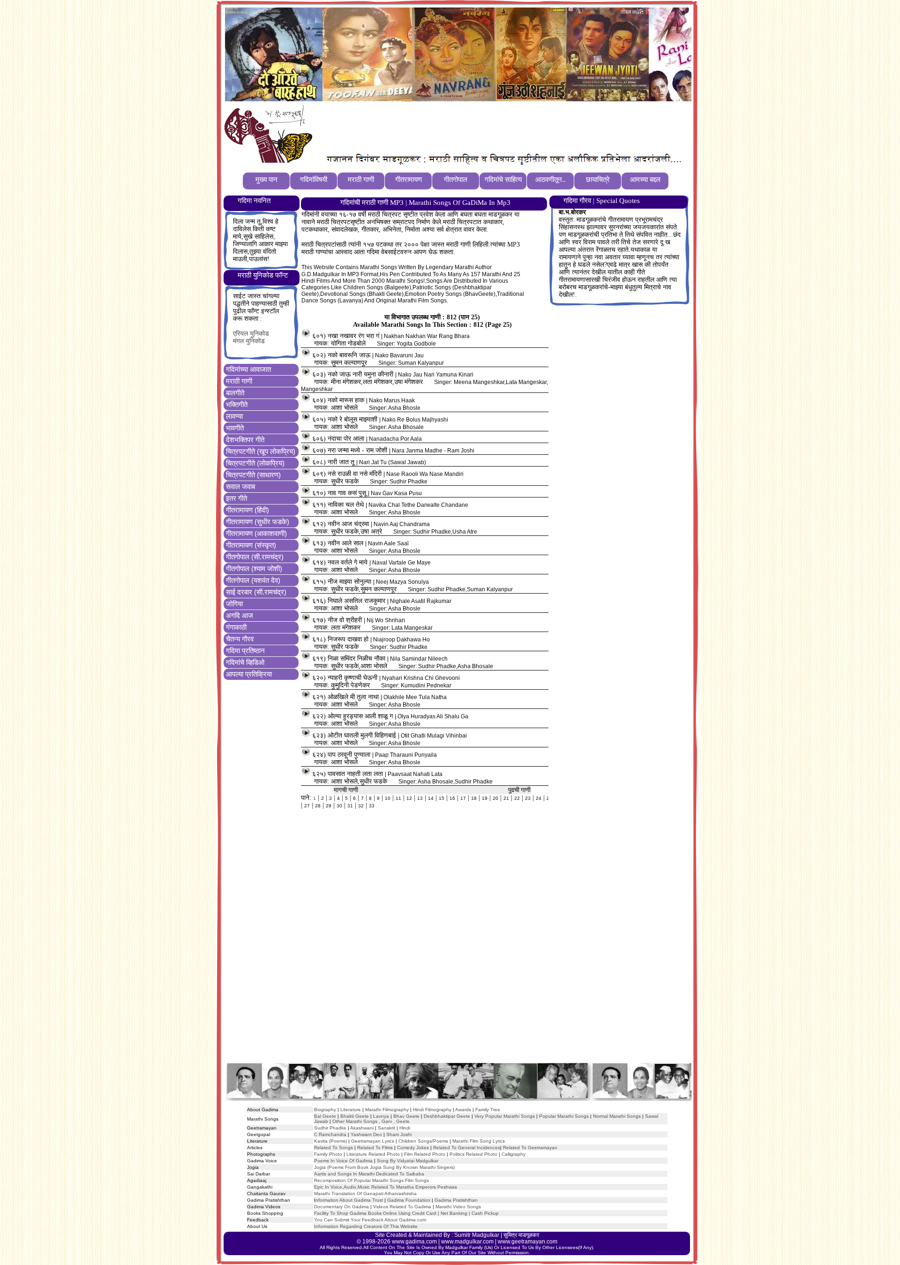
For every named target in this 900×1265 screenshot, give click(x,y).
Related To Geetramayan (530, 1147)
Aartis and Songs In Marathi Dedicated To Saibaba (369, 1173)
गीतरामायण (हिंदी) (247, 510)
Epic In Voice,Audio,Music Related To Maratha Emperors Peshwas (385, 1187)
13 (420, 798)
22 (517, 798)
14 (431, 798)
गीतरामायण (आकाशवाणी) (256, 533)
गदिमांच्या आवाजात (248, 369)
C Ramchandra (330, 1134)
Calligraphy (513, 1154)
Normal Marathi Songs (617, 1116)
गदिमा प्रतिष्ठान (245, 651)
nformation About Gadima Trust (349, 1200)
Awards (463, 1109)
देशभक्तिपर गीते (245, 440)
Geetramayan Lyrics (372, 1141)
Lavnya (380, 1116)
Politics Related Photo (473, 1154)
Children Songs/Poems (423, 1141)
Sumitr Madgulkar (476, 1235)
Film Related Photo (424, 1154)
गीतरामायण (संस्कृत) (251, 545)
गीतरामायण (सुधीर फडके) (257, 522)
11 (398, 798)
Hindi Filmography (432, 1109)
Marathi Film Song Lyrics (478, 1141)
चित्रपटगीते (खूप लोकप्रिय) (260, 451)
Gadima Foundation (408, 1200)
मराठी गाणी (239, 381)
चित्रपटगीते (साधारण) (253, 475)
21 (506, 798)
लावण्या (234, 416)
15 (441, 798)
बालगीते (235, 393)
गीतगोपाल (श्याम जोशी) (254, 568)
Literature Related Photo (373, 1154)
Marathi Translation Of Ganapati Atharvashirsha (365, 1193)
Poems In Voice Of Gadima (343, 1160)
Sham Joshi (399, 1134)
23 (528, 798)
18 (474, 798)
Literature (350, 1109)
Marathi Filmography (387, 1109)
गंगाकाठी (236, 627)
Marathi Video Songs (458, 1206)
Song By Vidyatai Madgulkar (407, 1160)
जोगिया (234, 604)
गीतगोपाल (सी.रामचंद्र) (255, 557)
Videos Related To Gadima (402, 1206)
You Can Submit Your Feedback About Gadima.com (370, 1219)
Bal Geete (325, 1116)
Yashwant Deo (366, 1134)
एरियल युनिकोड (251, 333)
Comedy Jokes (413, 1147)
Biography (325, 1109)
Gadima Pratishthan (456, 1200)
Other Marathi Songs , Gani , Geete (371, 1121)
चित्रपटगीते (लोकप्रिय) (255, 463)
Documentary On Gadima (341, 1206)
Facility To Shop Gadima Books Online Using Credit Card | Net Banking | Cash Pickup (406, 1213)
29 (328, 805)
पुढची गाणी (519, 789)
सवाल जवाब (240, 486)
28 (318, 805)
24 (538, 798)
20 (495, 798)
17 (463, 798)
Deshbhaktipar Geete (447, 1116)
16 (452, 798)
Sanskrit (386, 1127)
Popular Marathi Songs (564, 1116)
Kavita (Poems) (330, 1141)
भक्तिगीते (237, 404)
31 (350, 805)
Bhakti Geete (354, 1116)
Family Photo (328, 1154)
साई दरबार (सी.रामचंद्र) (256, 592)
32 (361, 805)
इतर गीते (236, 498)
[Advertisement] (487, 127)
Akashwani (362, 1127)
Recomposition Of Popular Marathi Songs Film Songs (371, 1180)
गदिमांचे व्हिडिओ (245, 662)
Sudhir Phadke (330, 1127)
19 (485, 798)
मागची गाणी (346, 789)
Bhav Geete (407, 1116)
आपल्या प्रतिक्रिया (249, 674)
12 (409, 798)
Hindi (404, 1127)
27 (307, 805)
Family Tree (487, 1109)
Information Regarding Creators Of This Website (366, 1226)
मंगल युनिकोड (249, 341)
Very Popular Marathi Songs (504, 1116)
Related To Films (375, 1147)
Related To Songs (333, 1147)
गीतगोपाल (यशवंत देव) (253, 580)
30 (339, 805)
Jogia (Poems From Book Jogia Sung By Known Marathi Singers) (384, 1167)
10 (387, 798)
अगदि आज (239, 615)
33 (372, 805)
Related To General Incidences (466, 1147)
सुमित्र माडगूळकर (521, 1235)
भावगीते (235, 428)
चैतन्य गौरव (240, 639)
